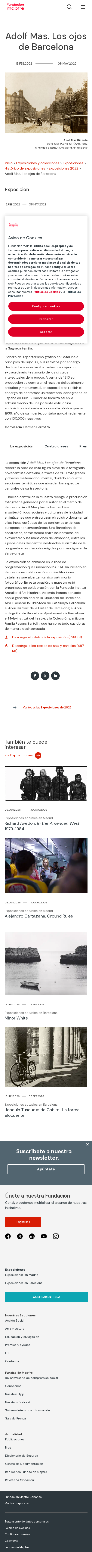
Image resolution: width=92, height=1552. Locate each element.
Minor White (16, 1018)
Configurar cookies (17, 1534)
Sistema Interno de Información (27, 1410)
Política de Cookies (17, 1528)
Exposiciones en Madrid (22, 1275)
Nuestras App (14, 1394)
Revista (19, 1480)
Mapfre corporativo (17, 1503)
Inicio (9, 163)
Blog (8, 1447)
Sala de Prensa (15, 1418)
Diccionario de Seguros (21, 1456)
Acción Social (14, 1320)
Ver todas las (47, 707)
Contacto (12, 1361)
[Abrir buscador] (69, 7)
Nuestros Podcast (17, 1402)
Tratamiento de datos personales (27, 1521)
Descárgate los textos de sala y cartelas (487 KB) (48, 648)
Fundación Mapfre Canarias (23, 1497)
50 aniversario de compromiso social (31, 1378)
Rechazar (46, 319)
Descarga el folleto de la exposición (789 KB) (47, 637)
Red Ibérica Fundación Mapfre (26, 1472)
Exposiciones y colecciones (37, 163)
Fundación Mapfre (17, 1547)
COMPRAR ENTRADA (46, 1297)
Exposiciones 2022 (63, 168)
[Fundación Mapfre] (15, 6)
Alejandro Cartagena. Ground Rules (39, 916)
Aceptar (46, 332)
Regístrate (23, 1222)
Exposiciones (73, 163)
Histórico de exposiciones (25, 168)
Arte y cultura (14, 1329)
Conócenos (13, 1386)
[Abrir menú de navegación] (80, 7)
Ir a (19, 755)
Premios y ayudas (17, 1345)
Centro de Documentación (24, 1464)
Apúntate (46, 1169)
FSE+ (8, 1353)
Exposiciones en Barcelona (24, 1283)
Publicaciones (14, 1439)
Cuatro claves (56, 446)
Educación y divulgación (22, 1337)
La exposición (21, 446)
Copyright (11, 1541)
